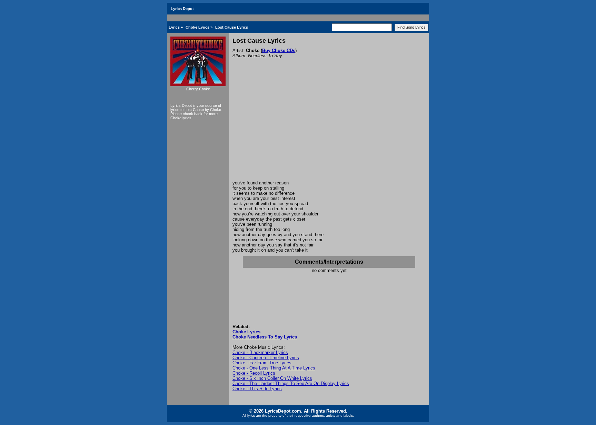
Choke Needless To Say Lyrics (264, 337)
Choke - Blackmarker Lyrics (260, 352)
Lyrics (174, 27)
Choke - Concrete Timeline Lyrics (265, 357)
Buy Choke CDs (278, 50)
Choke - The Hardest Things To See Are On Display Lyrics (290, 383)
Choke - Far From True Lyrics (261, 362)
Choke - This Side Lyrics (257, 388)
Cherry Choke (198, 89)
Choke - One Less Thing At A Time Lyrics (273, 368)
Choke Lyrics (197, 27)
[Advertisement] (329, 128)
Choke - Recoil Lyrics (253, 373)
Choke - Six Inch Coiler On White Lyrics (272, 378)
